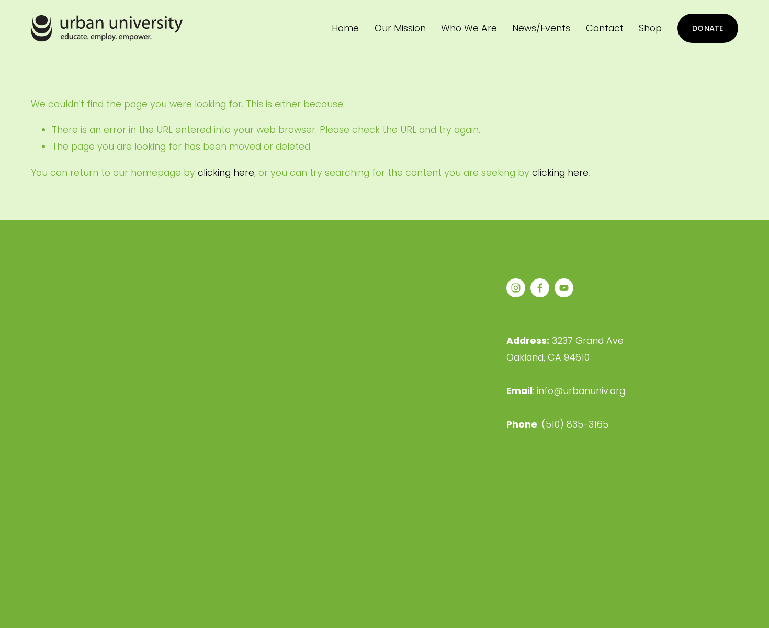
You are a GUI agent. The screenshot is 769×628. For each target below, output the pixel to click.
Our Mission (400, 28)
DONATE (707, 28)
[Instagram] (515, 287)
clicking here (226, 172)
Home (345, 28)
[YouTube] (564, 287)
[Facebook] (539, 287)
